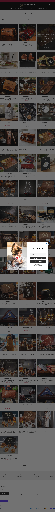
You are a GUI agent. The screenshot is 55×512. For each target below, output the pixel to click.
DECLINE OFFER (38, 261)
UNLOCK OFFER (38, 258)
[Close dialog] (48, 242)
